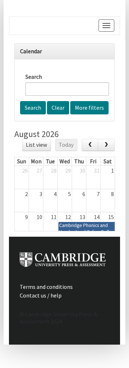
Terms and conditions (46, 286)
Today (66, 144)
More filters (89, 107)
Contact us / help (41, 295)
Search (33, 76)
